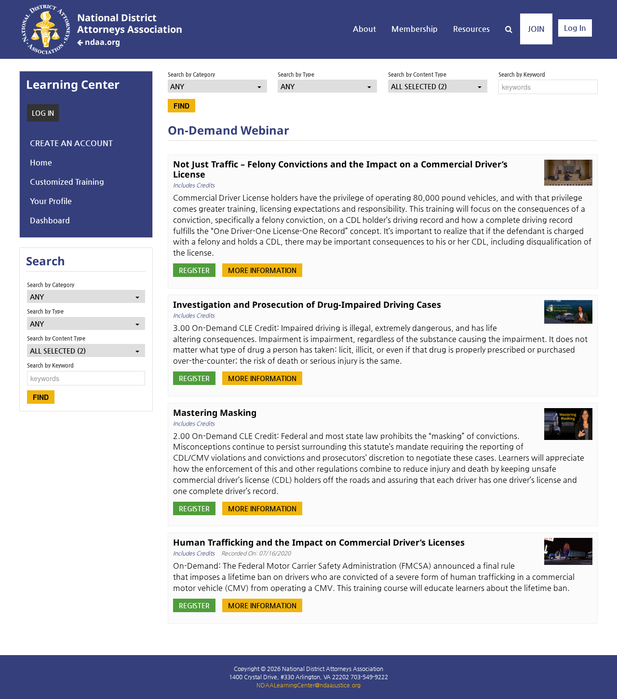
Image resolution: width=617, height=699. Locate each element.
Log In (575, 27)
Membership (414, 28)
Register (194, 270)
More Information (262, 270)
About (364, 28)
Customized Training (67, 181)
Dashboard (50, 220)
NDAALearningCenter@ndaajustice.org (308, 685)
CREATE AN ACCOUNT (71, 143)
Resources (471, 28)
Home (41, 162)
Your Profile (51, 201)
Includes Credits (194, 185)
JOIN (536, 28)
